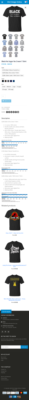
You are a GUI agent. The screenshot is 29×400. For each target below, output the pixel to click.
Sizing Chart (3, 371)
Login (2, 360)
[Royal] (14, 81)
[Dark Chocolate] (6, 81)
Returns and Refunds (6, 376)
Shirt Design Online (14, 2)
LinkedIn (11, 112)
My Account (3, 357)
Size (3, 84)
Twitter (9, 112)
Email (18, 112)
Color (3, 79)
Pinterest (16, 112)
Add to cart (7, 101)
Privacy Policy (4, 378)
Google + (14, 112)
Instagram (8, 331)
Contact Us (3, 369)
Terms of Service (4, 379)
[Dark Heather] (8, 81)
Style (3, 67)
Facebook (7, 112)
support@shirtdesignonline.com (10, 323)
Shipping (3, 372)
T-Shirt (7, 109)
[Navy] (11, 81)
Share (3, 112)
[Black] (3, 81)
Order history (4, 358)
